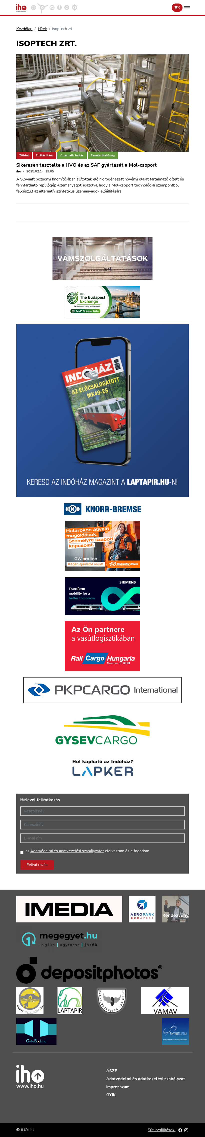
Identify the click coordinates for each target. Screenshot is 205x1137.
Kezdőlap (24, 29)
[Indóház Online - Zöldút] (66, 7)
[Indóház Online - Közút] (52, 7)
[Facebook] (180, 1130)
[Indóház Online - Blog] (59, 7)
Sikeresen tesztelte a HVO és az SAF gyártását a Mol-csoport (86, 165)
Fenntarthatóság (103, 155)
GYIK (111, 1095)
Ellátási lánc (44, 155)
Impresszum (118, 1087)
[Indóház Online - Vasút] (33, 7)
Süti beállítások (162, 1130)
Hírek (42, 29)
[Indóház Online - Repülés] (42, 7)
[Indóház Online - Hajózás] (75, 7)
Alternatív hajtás (72, 155)
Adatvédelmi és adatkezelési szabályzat (145, 1079)
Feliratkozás (37, 865)
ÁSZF (111, 1071)
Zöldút (24, 155)
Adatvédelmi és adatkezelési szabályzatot (67, 851)
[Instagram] (186, 1130)
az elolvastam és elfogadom (87, 851)
